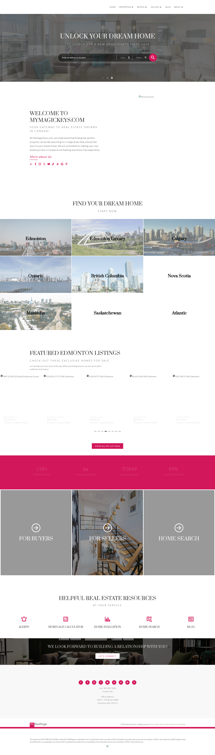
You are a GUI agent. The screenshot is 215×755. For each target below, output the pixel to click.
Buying (141, 7)
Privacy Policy (155, 724)
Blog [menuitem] (168, 7)
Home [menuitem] (112, 7)
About (177, 7)
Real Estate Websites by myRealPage (173, 724)
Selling (155, 7)
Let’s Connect (107, 656)
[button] (41, 157)
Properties (125, 7)
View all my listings (107, 446)
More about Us (41, 156)
